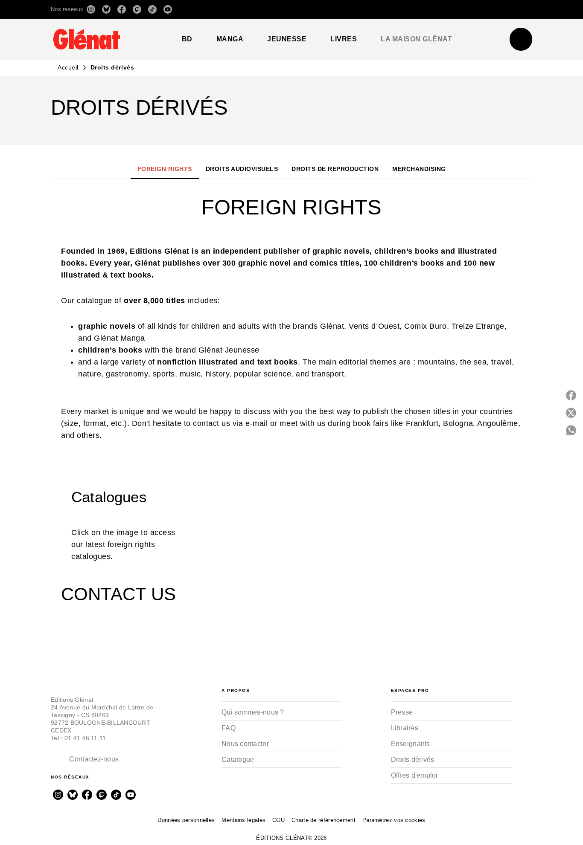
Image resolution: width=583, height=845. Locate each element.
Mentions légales (243, 820)
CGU (278, 820)
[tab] (187, 39)
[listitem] (91, 9)
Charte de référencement (324, 820)
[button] (412, 9)
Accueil (68, 67)
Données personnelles (186, 820)
